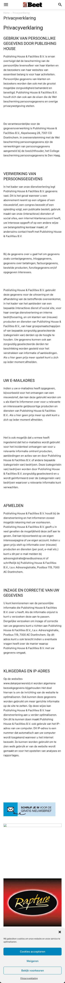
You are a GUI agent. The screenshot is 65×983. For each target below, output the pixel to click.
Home (6, 12)
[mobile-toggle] (5, 4)
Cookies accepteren (32, 951)
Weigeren (32, 961)
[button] (60, 932)
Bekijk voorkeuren (32, 970)
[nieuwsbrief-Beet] (29, 815)
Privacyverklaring (29, 978)
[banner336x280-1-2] (32, 925)
